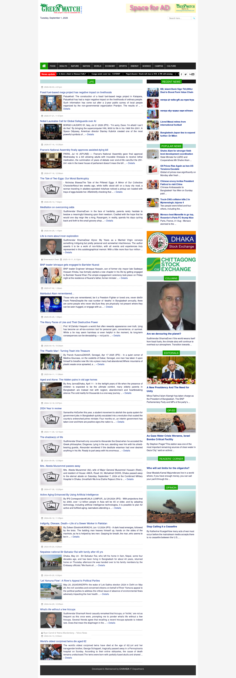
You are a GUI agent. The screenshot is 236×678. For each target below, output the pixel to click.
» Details (89, 134)
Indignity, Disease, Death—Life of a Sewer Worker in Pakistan (73, 523)
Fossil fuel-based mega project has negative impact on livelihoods (76, 92)
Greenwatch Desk (51, 259)
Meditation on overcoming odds (57, 207)
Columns (171, 278)
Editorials (171, 353)
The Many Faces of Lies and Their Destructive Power (69, 322)
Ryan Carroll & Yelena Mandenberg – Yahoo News (65, 633)
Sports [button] (123, 66)
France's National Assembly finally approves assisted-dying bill (74, 149)
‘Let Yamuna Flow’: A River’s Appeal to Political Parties (70, 580)
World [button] (97, 66)
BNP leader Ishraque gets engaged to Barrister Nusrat (69, 264)
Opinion (171, 487)
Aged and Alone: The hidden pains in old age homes (68, 379)
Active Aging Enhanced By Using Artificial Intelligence (69, 494)
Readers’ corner (171, 458)
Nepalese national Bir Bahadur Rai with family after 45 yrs (71, 552)
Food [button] (52, 66)
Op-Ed (171, 410)
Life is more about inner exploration (59, 236)
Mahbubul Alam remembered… (57, 293)
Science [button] (146, 66)
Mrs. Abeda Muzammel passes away (60, 465)
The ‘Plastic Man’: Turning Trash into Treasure (65, 350)
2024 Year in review (51, 408)
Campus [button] (159, 66)
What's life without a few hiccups (57, 609)
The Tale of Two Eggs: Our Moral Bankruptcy (64, 178)
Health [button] (63, 66)
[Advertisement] (118, 42)
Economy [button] (110, 66)
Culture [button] (171, 66)
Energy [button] (134, 66)
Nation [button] (86, 66)
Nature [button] (75, 66)
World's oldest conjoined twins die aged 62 (63, 641)
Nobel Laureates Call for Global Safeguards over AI (68, 121)
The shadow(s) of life (51, 437)
